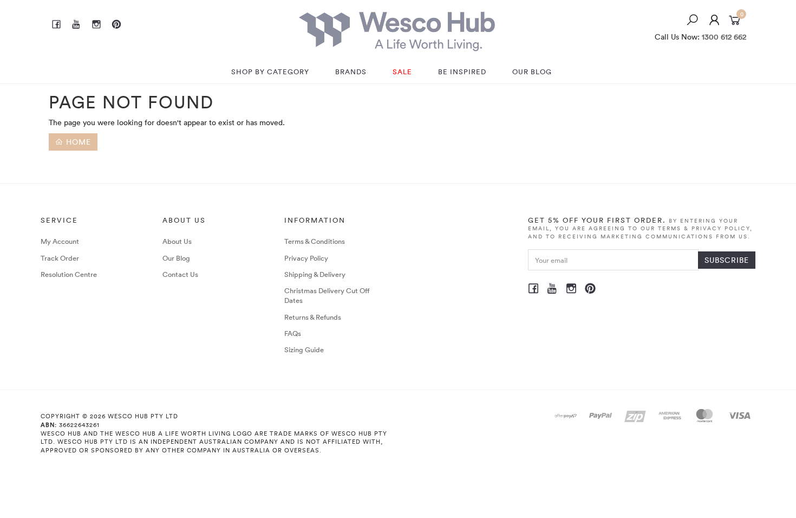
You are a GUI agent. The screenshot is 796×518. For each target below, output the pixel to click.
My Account (60, 241)
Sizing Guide (304, 349)
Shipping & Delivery (314, 274)
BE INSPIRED (462, 71)
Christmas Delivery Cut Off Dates (327, 295)
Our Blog (176, 258)
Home (77, 142)
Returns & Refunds (312, 317)
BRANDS (351, 71)
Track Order (60, 258)
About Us (177, 241)
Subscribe (726, 260)
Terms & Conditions (314, 241)
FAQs (292, 333)
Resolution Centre (69, 274)
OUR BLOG (532, 71)
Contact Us (180, 274)
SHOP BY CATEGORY (270, 71)
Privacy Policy (306, 258)
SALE (402, 71)
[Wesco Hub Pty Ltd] (397, 28)
